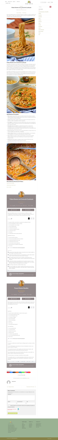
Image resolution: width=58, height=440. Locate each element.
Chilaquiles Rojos (11, 386)
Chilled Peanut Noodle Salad (11, 185)
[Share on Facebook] (18, 375)
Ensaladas (40, 16)
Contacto (18, 1)
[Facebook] (11, 372)
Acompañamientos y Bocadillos (43, 11)
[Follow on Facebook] (41, 2)
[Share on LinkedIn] (24, 375)
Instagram (30, 424)
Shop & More (24, 428)
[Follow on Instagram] (42, 2)
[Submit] (52, 2)
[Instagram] (26, 372)
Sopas (39, 32)
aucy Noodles (9, 187)
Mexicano (40, 21)
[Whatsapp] (23, 372)
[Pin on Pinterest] (23, 375)
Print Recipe (24, 12)
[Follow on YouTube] (45, 2)
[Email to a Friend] (21, 375)
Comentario (9, 394)
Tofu (39, 34)
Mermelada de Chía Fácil (31, 386)
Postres (40, 24)
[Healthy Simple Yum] (29, 2)
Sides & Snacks (41, 31)
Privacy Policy (49, 438)
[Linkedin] (20, 372)
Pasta (39, 23)
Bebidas (40, 13)
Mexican (40, 19)
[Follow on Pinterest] (44, 2)
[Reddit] (17, 372)
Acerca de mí (10, 1)
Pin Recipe (28, 209)
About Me (23, 424)
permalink (28, 378)
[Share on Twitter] (20, 375)
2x (31, 218)
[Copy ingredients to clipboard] (11, 219)
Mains (40, 18)
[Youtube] (29, 372)
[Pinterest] (8, 372)
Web (27, 401)
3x (33, 218)
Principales (21, 6)
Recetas (14, 1)
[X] (14, 372)
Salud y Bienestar (41, 29)
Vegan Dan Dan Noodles (10, 183)
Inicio (6, 1)
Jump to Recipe (18, 12)
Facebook (30, 423)
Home (23, 423)
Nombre (9, 401)
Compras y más (8, 3)
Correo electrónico (20, 401)
